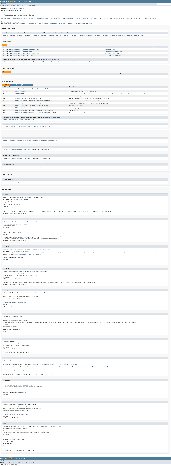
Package (7, 1)
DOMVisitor (89, 18)
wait (43, 126)
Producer (23, 18)
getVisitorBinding (13, 119)
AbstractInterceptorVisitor (13, 22)
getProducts (18, 95)
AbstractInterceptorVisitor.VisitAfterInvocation (46, 35)
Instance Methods (16, 84)
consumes (17, 91)
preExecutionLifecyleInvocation (112, 55)
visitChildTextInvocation (75, 61)
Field (10, 5)
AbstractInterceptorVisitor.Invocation (12, 35)
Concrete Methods (27, 84)
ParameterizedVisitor (139, 18)
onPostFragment (18, 100)
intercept (21, 119)
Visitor (154, 18)
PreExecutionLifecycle (55, 18)
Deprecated (22, 1)
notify (28, 126)
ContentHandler (5, 18)
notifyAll (33, 126)
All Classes (3, 3)
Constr (13, 5)
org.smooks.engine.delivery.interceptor (15, 8)
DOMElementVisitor (66, 18)
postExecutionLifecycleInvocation (113, 51)
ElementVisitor (129, 18)
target (27, 61)
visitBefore (18, 107)
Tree (17, 1)
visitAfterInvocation (35, 61)
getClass (18, 126)
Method (18, 5)
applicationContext (7, 61)
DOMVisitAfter (74, 18)
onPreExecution (18, 103)
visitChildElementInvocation (61, 61)
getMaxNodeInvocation (109, 49)
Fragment (25, 100)
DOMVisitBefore (82, 18)
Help (30, 1)
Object (21, 91)
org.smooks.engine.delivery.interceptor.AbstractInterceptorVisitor (18, 14)
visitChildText (18, 112)
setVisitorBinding (29, 119)
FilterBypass (12, 18)
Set (3, 95)
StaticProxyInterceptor (8, 75)
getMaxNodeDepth (19, 93)
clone (4, 126)
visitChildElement (19, 110)
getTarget (5, 119)
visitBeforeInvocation (47, 61)
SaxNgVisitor (148, 18)
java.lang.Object (5, 12)
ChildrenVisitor (121, 18)
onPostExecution (19, 98)
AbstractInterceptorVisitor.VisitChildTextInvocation (130, 35)
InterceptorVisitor (97, 18)
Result (46, 88)
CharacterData (26, 112)
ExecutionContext (22, 88)
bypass (16, 88)
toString (39, 126)
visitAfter (17, 105)
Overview (2, 1)
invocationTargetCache (19, 61)
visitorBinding (87, 61)
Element (22, 105)
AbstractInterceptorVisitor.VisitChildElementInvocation (101, 35)
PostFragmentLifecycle (43, 18)
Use (15, 1)
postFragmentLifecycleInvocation (112, 53)
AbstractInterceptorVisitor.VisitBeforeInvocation (72, 35)
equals (8, 126)
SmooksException (57, 426)
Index (26, 1)
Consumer (18, 18)
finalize (13, 126)
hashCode (23, 126)
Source (38, 88)
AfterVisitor (106, 18)
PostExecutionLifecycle (32, 18)
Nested (6, 5)
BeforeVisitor (113, 18)
